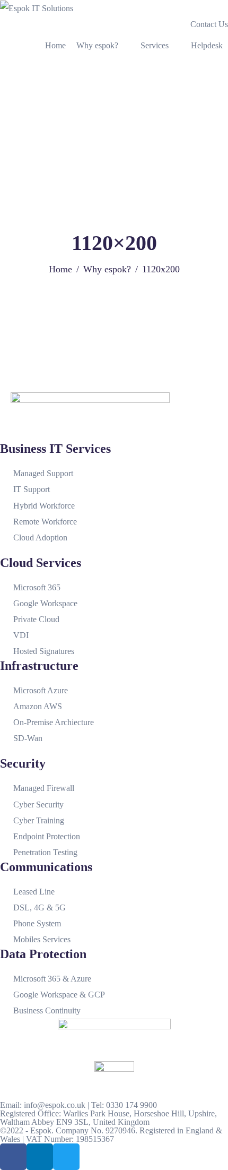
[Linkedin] (40, 1156)
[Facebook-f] (13, 1156)
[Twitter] (66, 1156)
